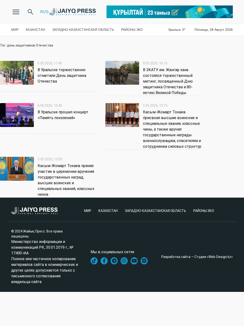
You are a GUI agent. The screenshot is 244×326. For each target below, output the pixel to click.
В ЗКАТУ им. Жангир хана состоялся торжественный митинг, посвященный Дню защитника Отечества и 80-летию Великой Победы (168, 81)
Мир (15, 30)
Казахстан (35, 30)
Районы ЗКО (132, 30)
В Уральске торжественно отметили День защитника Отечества (62, 76)
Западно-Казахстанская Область (83, 30)
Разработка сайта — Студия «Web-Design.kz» (197, 257)
